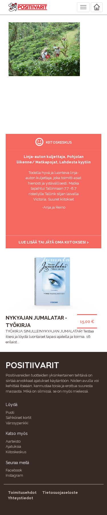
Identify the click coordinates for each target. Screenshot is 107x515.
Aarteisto (13, 441)
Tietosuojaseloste (60, 492)
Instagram (14, 475)
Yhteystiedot (20, 498)
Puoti (10, 412)
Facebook (14, 470)
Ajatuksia (13, 446)
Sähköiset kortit (18, 417)
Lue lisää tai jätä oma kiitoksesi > (54, 242)
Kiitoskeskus (16, 452)
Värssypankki (17, 423)
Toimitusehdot (22, 492)
